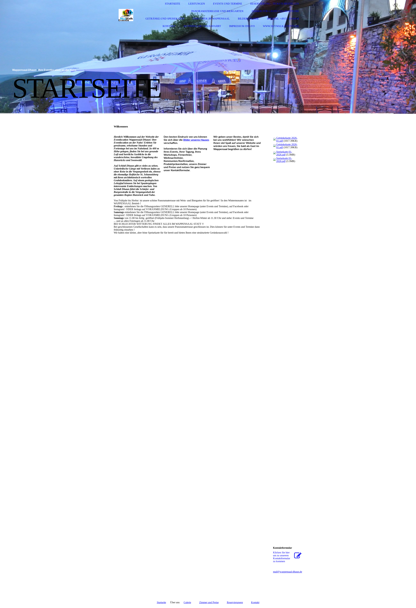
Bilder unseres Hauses (196, 140)
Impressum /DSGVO (242, 26)
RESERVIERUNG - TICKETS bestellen (274, 3)
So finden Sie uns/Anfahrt (202, 26)
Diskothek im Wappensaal (211, 18)
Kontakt (169, 26)
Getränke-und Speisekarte (164, 18)
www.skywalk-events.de (281, 26)
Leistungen (196, 3)
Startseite (172, 3)
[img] (126, 15)
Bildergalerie (248, 18)
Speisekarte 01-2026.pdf (284, 153)
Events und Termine (227, 3)
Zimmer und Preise (209, 602)
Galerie (187, 602)
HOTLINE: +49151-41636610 (283, 18)
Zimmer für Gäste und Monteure (275, 11)
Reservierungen (235, 602)
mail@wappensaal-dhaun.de (287, 571)
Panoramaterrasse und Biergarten (217, 11)
